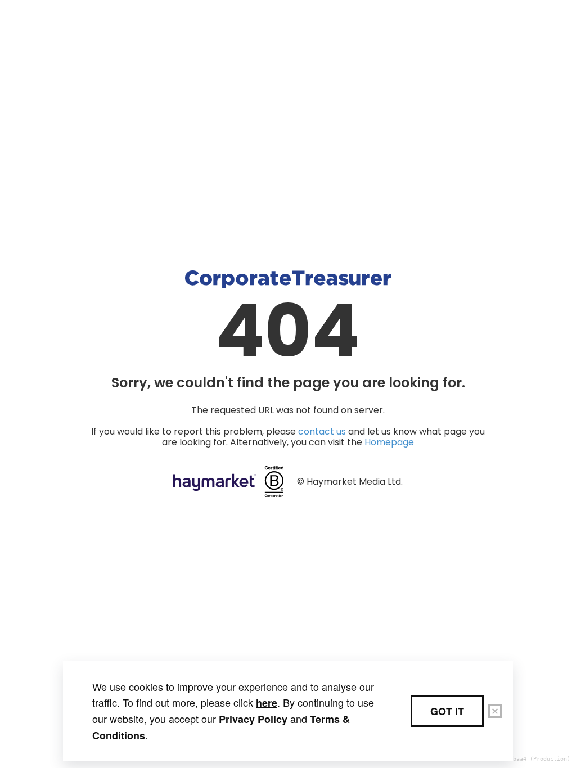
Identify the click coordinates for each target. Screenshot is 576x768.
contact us (322, 431)
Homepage (389, 442)
